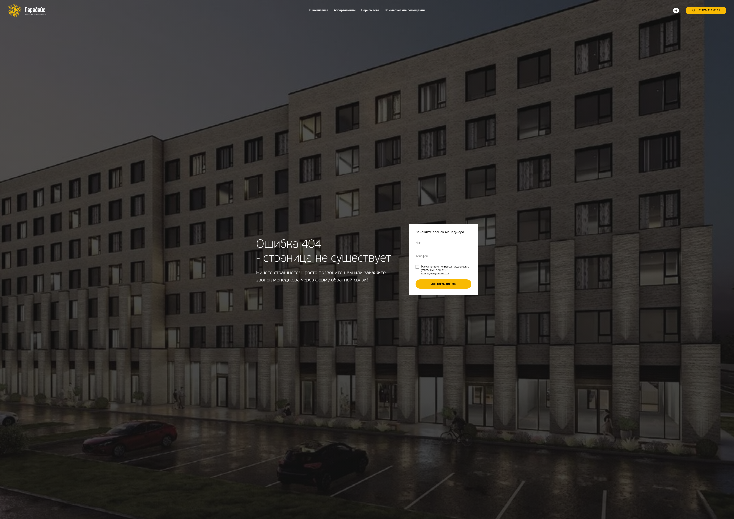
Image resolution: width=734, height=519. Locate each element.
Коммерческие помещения (405, 10)
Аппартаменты (345, 10)
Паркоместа (370, 10)
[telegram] (676, 10)
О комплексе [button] (318, 10)
